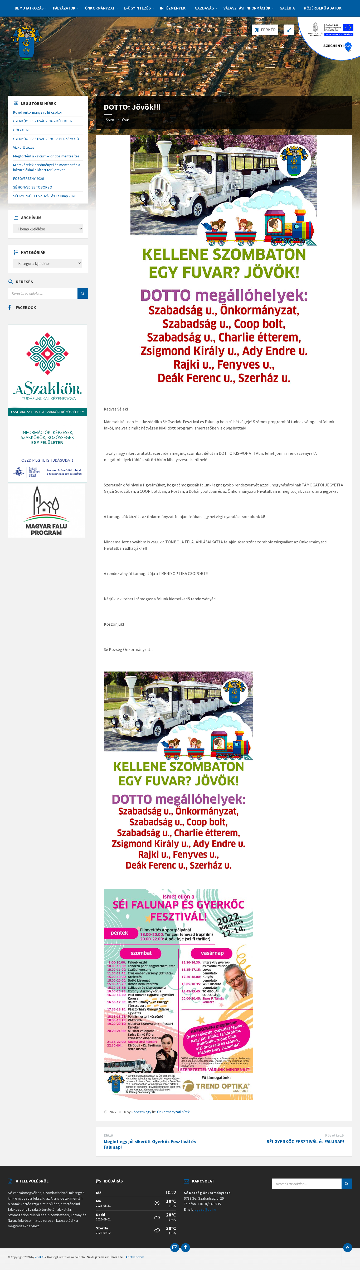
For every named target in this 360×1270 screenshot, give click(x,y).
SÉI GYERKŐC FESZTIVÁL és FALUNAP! (305, 1141)
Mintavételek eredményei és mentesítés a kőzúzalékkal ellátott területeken (46, 167)
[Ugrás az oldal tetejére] (347, 1247)
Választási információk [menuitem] (247, 8)
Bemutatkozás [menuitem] (29, 8)
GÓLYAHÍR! (21, 130)
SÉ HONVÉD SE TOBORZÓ (32, 187)
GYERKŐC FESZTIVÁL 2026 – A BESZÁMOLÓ (46, 138)
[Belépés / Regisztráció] (289, 30)
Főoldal (109, 120)
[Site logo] (26, 42)
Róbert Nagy (141, 1111)
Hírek (125, 120)
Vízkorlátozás (24, 147)
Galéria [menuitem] (287, 8)
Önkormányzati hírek (173, 1111)
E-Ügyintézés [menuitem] (137, 8)
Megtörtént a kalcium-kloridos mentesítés (46, 156)
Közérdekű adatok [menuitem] (323, 8)
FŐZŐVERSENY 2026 (28, 178)
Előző (108, 1135)
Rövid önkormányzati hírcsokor (37, 112)
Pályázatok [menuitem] (64, 8)
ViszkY (39, 1257)
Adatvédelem (135, 1257)
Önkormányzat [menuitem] (100, 8)
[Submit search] (82, 293)
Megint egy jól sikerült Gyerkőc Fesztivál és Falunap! (150, 1144)
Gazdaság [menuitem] (204, 8)
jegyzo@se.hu (205, 1209)
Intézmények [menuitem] (173, 8)
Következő (334, 1135)
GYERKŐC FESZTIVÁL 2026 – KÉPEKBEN (42, 121)
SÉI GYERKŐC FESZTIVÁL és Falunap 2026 (44, 196)
